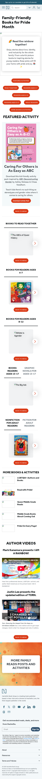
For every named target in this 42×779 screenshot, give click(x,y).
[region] (21, 243)
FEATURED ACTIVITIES (21, 81)
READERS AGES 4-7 (30, 88)
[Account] (34, 7)
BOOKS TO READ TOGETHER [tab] (21, 223)
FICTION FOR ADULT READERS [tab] (29, 423)
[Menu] (3, 7)
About (4, 750)
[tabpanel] (21, 243)
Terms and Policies (9, 761)
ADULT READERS (32, 102)
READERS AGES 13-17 (11, 102)
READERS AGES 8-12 (21, 95)
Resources (6, 755)
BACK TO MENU (21, 211)
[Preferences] (29, 7)
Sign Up (35, 729)
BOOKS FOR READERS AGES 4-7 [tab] (21, 271)
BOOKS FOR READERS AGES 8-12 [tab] (21, 320)
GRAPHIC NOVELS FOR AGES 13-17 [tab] (29, 371)
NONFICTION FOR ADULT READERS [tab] (13, 423)
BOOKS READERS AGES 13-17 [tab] (12, 371)
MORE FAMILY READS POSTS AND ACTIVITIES (21, 664)
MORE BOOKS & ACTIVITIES (21, 110)
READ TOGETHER (11, 88)
